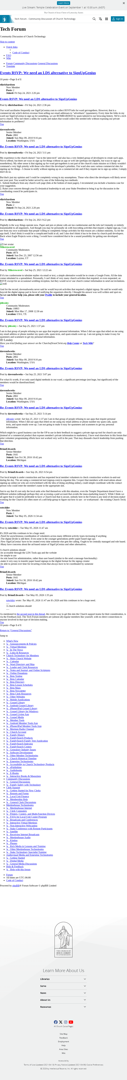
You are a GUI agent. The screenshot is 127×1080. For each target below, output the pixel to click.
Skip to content (7, 41)
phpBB (16, 885)
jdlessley (10, 419)
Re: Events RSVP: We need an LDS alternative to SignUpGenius (41, 146)
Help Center (73, 343)
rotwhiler (10, 600)
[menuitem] (20, 52)
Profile (48, 295)
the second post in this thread (31, 614)
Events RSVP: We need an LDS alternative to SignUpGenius (48, 73)
